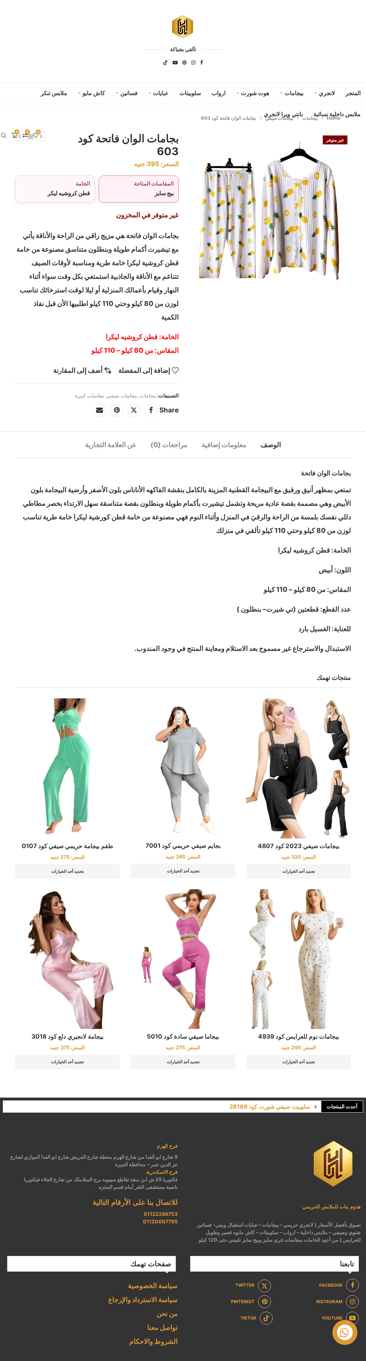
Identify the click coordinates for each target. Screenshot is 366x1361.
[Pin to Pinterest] (116, 410)
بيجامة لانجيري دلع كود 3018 (67, 1036)
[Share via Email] (99, 410)
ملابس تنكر (54, 92)
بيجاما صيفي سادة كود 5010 (183, 1036)
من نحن (167, 1313)
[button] (315, 1106)
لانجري (327, 92)
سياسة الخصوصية (153, 1285)
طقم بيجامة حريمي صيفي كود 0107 (67, 846)
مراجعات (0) (168, 445)
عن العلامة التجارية (110, 445)
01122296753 (161, 1214)
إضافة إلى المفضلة (144, 370)
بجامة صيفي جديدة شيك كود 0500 (268, 1106)
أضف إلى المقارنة (78, 370)
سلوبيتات (190, 92)
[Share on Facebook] (151, 410)
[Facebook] (201, 62)
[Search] (3, 135)
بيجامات (294, 92)
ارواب (219, 92)
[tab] (270, 445)
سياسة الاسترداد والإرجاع (143, 1299)
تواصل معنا (162, 1327)
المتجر (353, 92)
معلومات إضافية (224, 445)
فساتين (129, 92)
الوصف (271, 445)
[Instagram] (193, 62)
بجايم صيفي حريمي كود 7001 (183, 845)
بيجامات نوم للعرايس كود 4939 (298, 1036)
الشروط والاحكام (153, 1341)
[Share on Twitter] (134, 410)
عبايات (161, 92)
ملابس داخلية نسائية (337, 114)
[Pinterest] (184, 62)
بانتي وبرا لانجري (283, 114)
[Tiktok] (165, 62)
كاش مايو (94, 92)
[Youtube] (175, 62)
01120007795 (160, 1221)
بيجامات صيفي (122, 395)
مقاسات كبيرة (89, 395)
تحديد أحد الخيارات (298, 871)
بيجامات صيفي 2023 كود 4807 (299, 846)
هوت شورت (255, 92)
